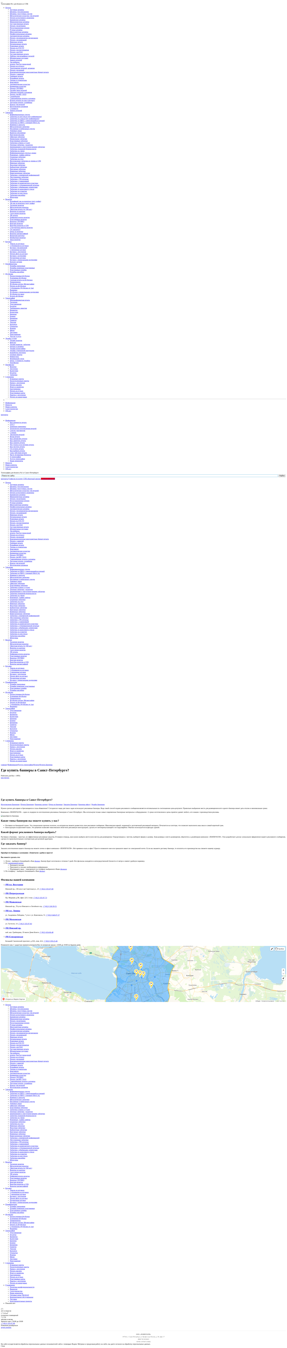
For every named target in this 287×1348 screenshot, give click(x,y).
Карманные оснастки (18, 86)
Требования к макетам (18, 308)
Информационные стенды (20, 115)
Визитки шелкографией (19, 234)
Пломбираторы (11, 264)
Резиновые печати (17, 46)
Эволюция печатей (17, 435)
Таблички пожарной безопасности (23, 149)
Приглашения (15, 334)
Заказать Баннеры (70, 804)
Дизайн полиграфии (17, 348)
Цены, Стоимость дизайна (20, 361)
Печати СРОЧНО (16, 88)
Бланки (12, 316)
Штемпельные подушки (19, 58)
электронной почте (15, 863)
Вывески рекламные (18, 133)
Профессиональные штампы (21, 34)
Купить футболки (16, 296)
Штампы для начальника (19, 12)
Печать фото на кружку (19, 254)
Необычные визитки (18, 238)
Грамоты (13, 320)
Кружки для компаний (18, 248)
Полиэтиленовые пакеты (19, 381)
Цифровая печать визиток (20, 217)
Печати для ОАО (16, 52)
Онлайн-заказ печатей (18, 90)
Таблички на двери (17, 151)
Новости (8, 405)
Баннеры (13, 314)
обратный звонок (34, 479)
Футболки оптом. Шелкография (22, 284)
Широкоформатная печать (20, 300)
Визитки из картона (17, 211)
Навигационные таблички (20, 173)
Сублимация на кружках (19, 246)
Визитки (8, 199)
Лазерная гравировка (18, 426)
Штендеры (14, 197)
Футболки (9, 274)
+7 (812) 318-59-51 (50, 906)
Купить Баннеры (46, 765)
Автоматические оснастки (20, 84)
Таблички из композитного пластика (24, 183)
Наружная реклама (17, 135)
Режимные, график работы (20, 155)
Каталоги (13, 324)
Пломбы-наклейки (17, 272)
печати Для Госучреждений (20, 64)
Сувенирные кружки (18, 250)
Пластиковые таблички (19, 141)
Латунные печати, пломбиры (21, 102)
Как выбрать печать (17, 451)
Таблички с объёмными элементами (24, 187)
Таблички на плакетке (18, 191)
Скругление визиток (18, 213)
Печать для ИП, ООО (18, 94)
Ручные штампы (16, 30)
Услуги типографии (17, 459)
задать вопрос (6, 1327)
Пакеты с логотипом (18, 395)
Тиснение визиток (17, 205)
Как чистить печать (17, 447)
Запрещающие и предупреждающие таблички (27, 147)
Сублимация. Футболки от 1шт (22, 288)
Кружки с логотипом (18, 252)
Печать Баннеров (27, 804)
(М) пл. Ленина (12, 911)
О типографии (15, 457)
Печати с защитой (17, 74)
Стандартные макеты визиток (21, 227)
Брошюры (13, 318)
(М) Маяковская (13, 902)
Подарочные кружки (18, 258)
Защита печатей (16, 60)
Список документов (17, 431)
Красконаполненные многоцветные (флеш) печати (29, 72)
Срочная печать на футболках (21, 280)
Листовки (13, 332)
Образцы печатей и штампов (21, 92)
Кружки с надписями (18, 256)
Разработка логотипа (18, 353)
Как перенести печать (18, 422)
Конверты (13, 310)
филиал (37, 861)
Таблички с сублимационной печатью (24, 185)
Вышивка (13, 290)
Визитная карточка (17, 236)
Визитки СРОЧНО (17, 221)
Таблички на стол (16, 159)
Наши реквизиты (16, 461)
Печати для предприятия (19, 50)
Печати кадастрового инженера (22, 18)
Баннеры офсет (84, 804)
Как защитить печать (18, 441)
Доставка (13, 1299)
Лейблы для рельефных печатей (22, 56)
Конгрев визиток (16, 223)
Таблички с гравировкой (19, 181)
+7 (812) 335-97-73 (40, 898)
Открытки (14, 326)
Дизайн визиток (16, 340)
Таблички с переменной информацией (24, 175)
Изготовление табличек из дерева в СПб (25, 161)
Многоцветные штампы (19, 32)
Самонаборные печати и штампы (22, 98)
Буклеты (13, 306)
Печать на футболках (18, 286)
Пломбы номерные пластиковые (22, 268)
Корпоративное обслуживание (21, 1297)
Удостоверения (15, 304)
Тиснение (13, 302)
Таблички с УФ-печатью (19, 179)
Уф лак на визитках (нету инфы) (22, 203)
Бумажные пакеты (17, 379)
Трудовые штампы (17, 10)
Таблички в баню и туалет (20, 143)
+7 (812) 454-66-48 (46, 932)
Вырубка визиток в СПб (19, 225)
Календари (14, 312)
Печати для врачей (17, 70)
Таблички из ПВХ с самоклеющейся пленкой (27, 121)
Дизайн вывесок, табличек (20, 344)
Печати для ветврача (18, 26)
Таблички (9, 113)
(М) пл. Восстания (14, 884)
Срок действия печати (18, 453)
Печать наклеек (16, 385)
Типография (10, 298)
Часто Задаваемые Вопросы (20, 455)
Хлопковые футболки (18, 278)
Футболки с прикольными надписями (24, 292)
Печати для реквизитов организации (24, 38)
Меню (12, 330)
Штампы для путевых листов (21, 14)
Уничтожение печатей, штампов (22, 68)
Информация (10, 403)
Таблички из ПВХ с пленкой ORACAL (25, 123)
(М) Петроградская (14, 893)
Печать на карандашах (18, 397)
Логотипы (14, 369)
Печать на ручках (16, 391)
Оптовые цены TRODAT (19, 1295)
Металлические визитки (19, 207)
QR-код (8, 411)
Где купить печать (17, 449)
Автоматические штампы (19, 36)
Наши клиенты (11, 407)
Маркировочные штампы (19, 22)
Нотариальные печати (18, 44)
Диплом (13, 322)
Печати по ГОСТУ (17, 48)
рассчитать (5, 778)
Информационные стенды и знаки (23, 153)
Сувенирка (9, 377)
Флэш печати (15, 437)
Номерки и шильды (17, 125)
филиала (63, 869)
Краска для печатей (17, 104)
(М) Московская (13, 919)
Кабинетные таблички (18, 167)
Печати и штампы (17, 346)
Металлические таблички (19, 127)
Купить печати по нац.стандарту (22, 100)
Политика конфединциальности (22, 1287)
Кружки (8, 242)
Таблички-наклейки (17, 195)
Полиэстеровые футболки (20, 276)
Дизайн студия (11, 338)
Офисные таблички (17, 137)
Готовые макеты (16, 355)
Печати (8, 8)
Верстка (13, 342)
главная (4, 765)
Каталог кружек (16, 262)
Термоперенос (15, 282)
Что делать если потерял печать (22, 445)
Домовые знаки (16, 131)
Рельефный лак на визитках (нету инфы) (25, 201)
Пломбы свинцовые (17, 266)
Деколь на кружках (17, 244)
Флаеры (13, 328)
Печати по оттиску (17, 66)
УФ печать (14, 215)
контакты (4, 415)
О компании (10, 1285)
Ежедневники (15, 389)
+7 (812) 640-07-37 (53, 915)
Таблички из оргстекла (18, 193)
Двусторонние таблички (19, 177)
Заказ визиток (15, 240)
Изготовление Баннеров (10, 804)
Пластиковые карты (17, 393)
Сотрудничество (11, 409)
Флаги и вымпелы (17, 387)
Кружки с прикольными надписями (23, 260)
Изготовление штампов (19, 106)
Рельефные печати (17, 78)
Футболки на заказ (17, 294)
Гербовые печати (16, 76)
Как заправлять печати (18, 439)
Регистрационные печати (19, 28)
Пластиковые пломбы (18, 270)
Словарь (13, 433)
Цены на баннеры (55, 804)
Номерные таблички (18, 171)
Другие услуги (15, 336)
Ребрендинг (14, 357)
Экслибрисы (15, 62)
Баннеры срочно (41, 804)
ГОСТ (12, 424)
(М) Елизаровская (14, 937)
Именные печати (16, 42)
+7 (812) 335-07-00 (48, 479)
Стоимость (14, 108)
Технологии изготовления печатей (23, 428)
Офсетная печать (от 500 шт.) (21, 209)
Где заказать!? (15, 229)
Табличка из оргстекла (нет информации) (26, 117)
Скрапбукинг (15, 96)
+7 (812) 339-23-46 (50, 941)
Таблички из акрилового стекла (22, 189)
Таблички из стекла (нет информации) (24, 119)
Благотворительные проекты (21, 1301)
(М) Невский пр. (13, 928)
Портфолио (14, 363)
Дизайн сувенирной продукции (22, 351)
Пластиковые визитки (18, 219)
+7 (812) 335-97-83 (25, 924)
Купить (36, 765)
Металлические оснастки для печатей (24, 16)
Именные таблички (17, 163)
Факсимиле (14, 82)
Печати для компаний (18, 40)
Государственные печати (19, 24)
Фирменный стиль (17, 359)
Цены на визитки (16, 232)
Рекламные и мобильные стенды (22, 129)
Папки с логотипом (17, 383)
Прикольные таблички (18, 139)
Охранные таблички (17, 157)
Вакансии (13, 1289)
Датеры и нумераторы (18, 80)
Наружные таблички (18, 169)
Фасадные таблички (17, 165)
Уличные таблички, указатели (21, 145)
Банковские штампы (17, 20)
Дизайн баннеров (98, 804)
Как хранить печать (17, 443)
